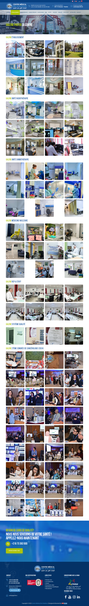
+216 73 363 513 (13, 581)
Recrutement (48, 588)
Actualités (73, 12)
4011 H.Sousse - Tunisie (61, 6)
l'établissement (15, 12)
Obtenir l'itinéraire (14, 590)
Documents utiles (49, 585)
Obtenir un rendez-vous (14, 550)
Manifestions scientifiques (52, 586)
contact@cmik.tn (78, 6)
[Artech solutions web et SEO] (64, 603)
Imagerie (55, 12)
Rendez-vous (48, 579)
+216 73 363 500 (35, 7)
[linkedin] (78, 597)
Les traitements (49, 581)
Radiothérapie (24, 12)
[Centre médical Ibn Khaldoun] (15, 49)
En (74, 1)
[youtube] (70, 597)
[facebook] (65, 597)
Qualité (60, 12)
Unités (49, 12)
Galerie (47, 583)
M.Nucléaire (41, 12)
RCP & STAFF (66, 12)
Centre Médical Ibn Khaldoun (40, 603)
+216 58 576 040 (45, 7)
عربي (80, 1)
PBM (46, 12)
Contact (79, 12)
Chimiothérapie (33, 12)
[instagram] (74, 597)
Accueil (8, 12)
